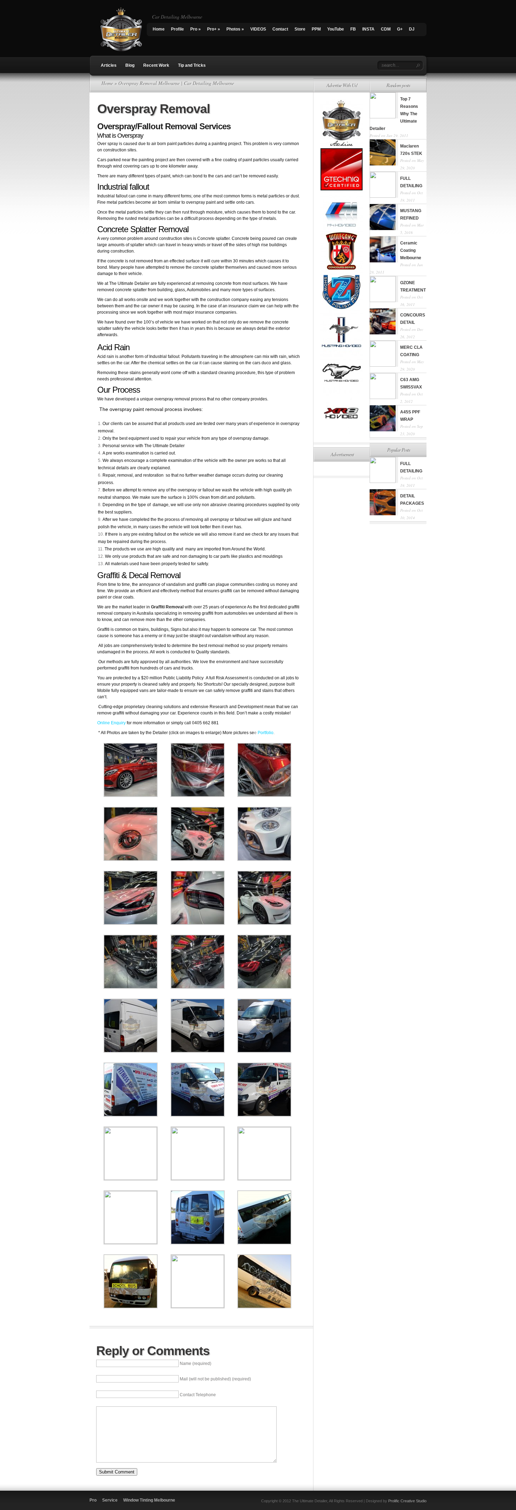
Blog (129, 65)
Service (110, 1500)
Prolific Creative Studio (407, 1501)
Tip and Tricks (192, 65)
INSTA (368, 29)
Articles (109, 65)
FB (353, 29)
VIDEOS (258, 29)
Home (159, 29)
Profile (177, 29)
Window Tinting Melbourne (149, 1500)
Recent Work (156, 65)
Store (300, 29)
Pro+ (213, 29)
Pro (195, 29)
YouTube (335, 29)
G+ (400, 29)
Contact (280, 29)
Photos (235, 29)
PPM (316, 29)
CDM (386, 29)
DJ (412, 29)
